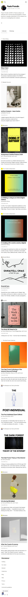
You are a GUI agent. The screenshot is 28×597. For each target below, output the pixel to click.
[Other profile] (1, 23)
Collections (4, 571)
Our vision (4, 565)
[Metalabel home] (3, 593)
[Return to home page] (2, 2)
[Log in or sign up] (26, 2)
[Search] (5, 2)
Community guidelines (7, 587)
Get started (5, 591)
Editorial (3, 568)
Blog (3, 574)
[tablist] (14, 31)
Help (3, 577)
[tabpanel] (14, 296)
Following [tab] (11, 31)
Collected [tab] (4, 31)
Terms (3, 584)
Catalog (3, 561)
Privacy (3, 581)
